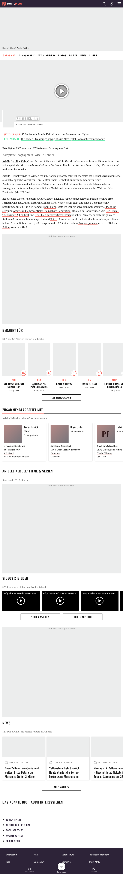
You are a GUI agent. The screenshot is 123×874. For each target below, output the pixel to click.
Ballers (6, 227)
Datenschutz (68, 854)
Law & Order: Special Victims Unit (65, 449)
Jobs (8, 861)
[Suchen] (104, 3)
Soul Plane (50, 207)
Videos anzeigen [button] (40, 616)
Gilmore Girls (91, 165)
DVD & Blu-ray (46, 55)
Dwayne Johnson (88, 223)
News (83, 55)
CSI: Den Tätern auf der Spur (16, 456)
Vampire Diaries (17, 169)
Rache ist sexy (89, 383)
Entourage (55, 453)
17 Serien (38, 148)
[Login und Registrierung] (112, 3)
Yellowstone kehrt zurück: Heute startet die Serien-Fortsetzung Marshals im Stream (65, 772)
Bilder (73, 55)
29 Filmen (21, 148)
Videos (62, 55)
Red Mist (24, 215)
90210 (53, 219)
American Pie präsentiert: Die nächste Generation (41, 211)
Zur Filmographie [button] (61, 397)
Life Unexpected (109, 165)
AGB (36, 854)
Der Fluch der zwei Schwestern (53, 215)
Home (5, 48)
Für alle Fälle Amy (12, 449)
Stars (12, 48)
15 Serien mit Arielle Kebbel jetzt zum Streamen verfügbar (56, 134)
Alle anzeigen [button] (61, 787)
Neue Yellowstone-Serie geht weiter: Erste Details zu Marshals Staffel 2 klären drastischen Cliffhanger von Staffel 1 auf (22, 772)
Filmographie (27, 55)
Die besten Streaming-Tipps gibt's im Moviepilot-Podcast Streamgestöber (63, 139)
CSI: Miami (9, 453)
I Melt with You (64, 383)
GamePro (66, 861)
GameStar (39, 861)
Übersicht (9, 55)
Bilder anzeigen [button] (83, 616)
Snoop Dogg (91, 202)
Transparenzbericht (99, 854)
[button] (29, 870)
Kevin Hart (72, 202)
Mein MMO (94, 861)
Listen (93, 55)
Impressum (12, 854)
